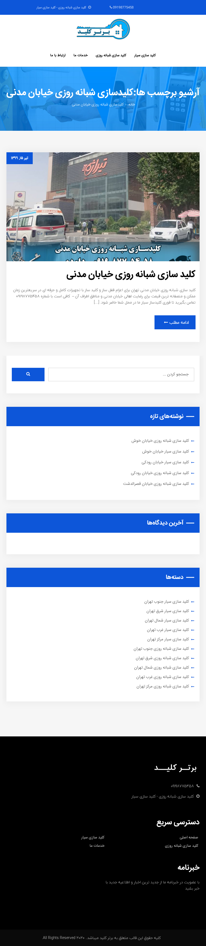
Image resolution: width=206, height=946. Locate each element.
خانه (131, 105)
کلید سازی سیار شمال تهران (167, 620)
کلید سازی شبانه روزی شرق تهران (162, 658)
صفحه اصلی (189, 838)
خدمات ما (80, 55)
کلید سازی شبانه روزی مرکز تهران (163, 686)
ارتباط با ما (57, 55)
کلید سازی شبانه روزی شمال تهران (161, 668)
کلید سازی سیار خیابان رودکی (165, 462)
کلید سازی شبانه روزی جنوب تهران (161, 649)
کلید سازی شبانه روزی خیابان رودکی (160, 473)
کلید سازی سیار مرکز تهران (168, 639)
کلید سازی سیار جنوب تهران (166, 602)
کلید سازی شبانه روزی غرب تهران (162, 677)
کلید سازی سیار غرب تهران (168, 630)
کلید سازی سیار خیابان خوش (165, 452)
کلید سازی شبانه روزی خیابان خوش (160, 441)
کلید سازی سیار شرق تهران (167, 611)
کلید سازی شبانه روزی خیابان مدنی (131, 274)
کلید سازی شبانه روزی (111, 55)
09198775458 (123, 7)
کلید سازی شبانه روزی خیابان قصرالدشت (156, 484)
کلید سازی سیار (145, 55)
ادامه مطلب (178, 322)
